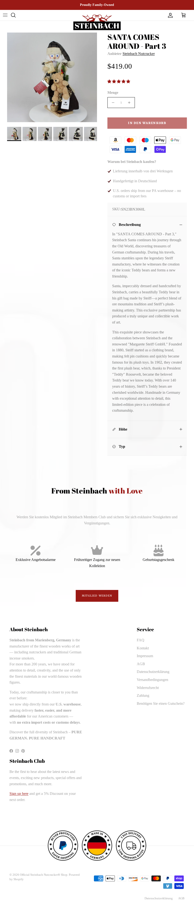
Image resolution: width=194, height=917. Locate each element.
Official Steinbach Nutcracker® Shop (43, 874)
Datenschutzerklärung (153, 672)
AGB (141, 664)
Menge (112, 93)
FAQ (140, 640)
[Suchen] (13, 15)
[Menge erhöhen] (130, 102)
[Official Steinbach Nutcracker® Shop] (97, 22)
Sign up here (18, 794)
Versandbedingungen (152, 680)
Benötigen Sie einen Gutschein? (161, 703)
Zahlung (143, 695)
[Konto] (169, 15)
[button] (119, 81)
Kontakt (143, 648)
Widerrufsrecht (148, 688)
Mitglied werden (97, 596)
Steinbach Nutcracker (139, 54)
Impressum (145, 656)
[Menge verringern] (112, 102)
